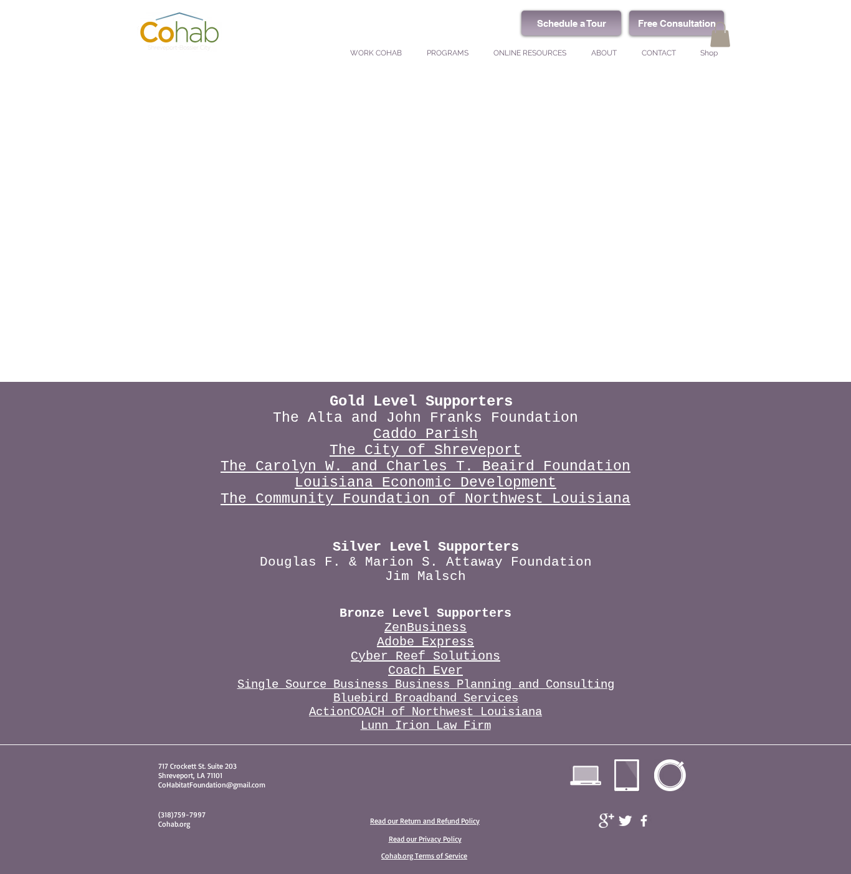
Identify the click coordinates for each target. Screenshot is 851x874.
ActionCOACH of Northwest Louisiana (425, 712)
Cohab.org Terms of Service (424, 855)
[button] (720, 34)
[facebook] (644, 821)
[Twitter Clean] (625, 821)
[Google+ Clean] (606, 821)
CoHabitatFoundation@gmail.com (211, 784)
